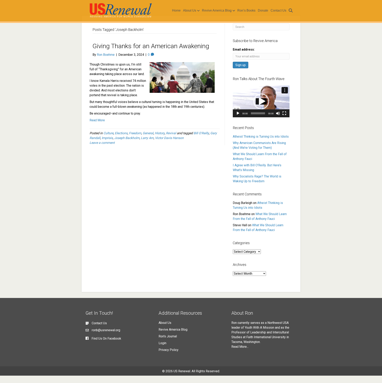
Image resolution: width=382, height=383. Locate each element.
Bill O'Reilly (201, 133)
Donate (263, 10)
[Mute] (278, 113)
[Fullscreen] (284, 113)
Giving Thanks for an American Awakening (151, 46)
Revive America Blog (217, 10)
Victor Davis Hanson (169, 138)
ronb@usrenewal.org (106, 330)
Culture (108, 133)
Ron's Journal (168, 336)
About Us (189, 10)
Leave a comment (102, 143)
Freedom (135, 133)
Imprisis (107, 138)
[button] (261, 101)
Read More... (239, 347)
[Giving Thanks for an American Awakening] (182, 77)
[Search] (289, 10)
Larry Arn (147, 138)
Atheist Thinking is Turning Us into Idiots (261, 136)
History (160, 133)
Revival (171, 133)
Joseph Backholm (126, 138)
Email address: (244, 49)
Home (176, 10)
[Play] (238, 113)
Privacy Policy (168, 350)
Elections (121, 133)
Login (162, 343)
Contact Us (278, 10)
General (148, 133)
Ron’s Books (246, 10)
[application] (261, 101)
